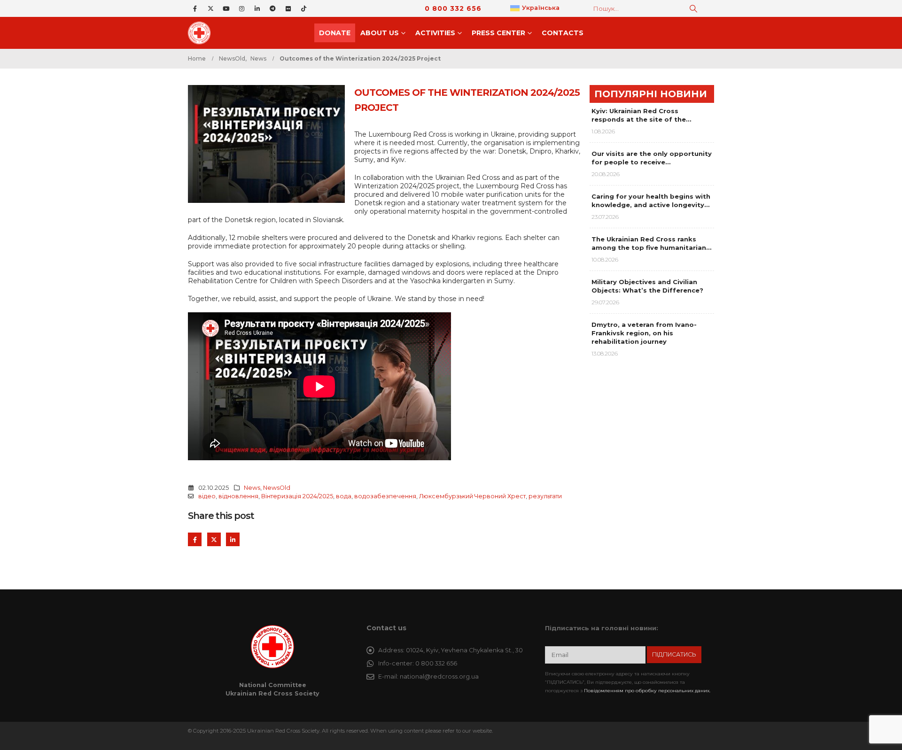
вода (343, 496)
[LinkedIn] (257, 8)
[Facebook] (195, 8)
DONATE (334, 33)
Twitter (214, 539)
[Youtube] (226, 8)
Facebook (195, 539)
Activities (435, 33)
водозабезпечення (385, 496)
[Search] (693, 8)
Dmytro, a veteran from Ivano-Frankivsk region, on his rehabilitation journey (644, 333)
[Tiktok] (303, 8)
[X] (210, 8)
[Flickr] (288, 8)
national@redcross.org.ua (439, 676)
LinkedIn (233, 539)
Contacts (562, 33)
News (252, 487)
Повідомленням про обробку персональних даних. (647, 691)
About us (379, 33)
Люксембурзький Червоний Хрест (472, 496)
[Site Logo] (202, 33)
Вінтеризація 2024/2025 (297, 496)
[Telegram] (272, 8)
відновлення (238, 496)
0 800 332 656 (453, 8)
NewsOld (276, 487)
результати (545, 496)
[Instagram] (241, 8)
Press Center (498, 33)
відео (207, 496)
